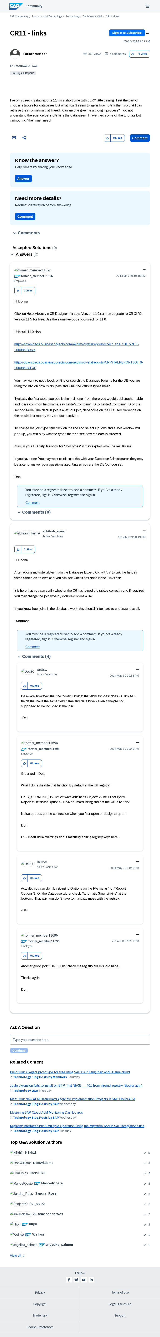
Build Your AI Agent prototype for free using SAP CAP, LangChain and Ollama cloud (70, 1072)
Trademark (39, 1315)
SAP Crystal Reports (23, 73)
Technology (72, 16)
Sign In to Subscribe (127, 32)
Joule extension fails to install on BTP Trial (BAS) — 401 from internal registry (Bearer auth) (76, 1085)
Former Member (35, 54)
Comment (140, 138)
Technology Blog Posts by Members (40, 1077)
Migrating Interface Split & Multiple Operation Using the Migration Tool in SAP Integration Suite (77, 1126)
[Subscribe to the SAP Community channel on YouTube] (83, 1279)
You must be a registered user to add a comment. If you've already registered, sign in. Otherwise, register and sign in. (73, 492)
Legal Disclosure (120, 1304)
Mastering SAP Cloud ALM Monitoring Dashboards (46, 1112)
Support (120, 1315)
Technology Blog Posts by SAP (36, 1104)
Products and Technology (47, 16)
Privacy (40, 1292)
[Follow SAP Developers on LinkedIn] (91, 1279)
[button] (132, 54)
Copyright (39, 1304)
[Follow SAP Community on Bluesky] (76, 1279)
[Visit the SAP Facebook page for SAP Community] (68, 1279)
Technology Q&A (92, 16)
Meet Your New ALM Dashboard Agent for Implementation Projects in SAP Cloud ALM (72, 1099)
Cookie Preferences (40, 1327)
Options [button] (147, 33)
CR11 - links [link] (112, 16)
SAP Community (19, 16)
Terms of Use (120, 1292)
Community (33, 6)
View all (15, 1255)
